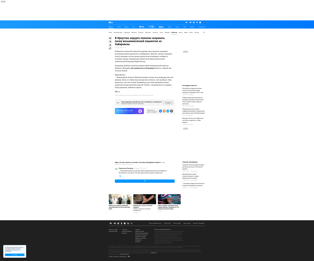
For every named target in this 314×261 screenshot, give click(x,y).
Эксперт (196, 32)
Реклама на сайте (113, 229)
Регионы (140, 32)
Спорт (161, 32)
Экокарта (137, 229)
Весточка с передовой (198, 223)
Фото (133, 26)
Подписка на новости (140, 238)
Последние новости (189, 85)
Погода (169, 26)
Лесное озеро (186, 223)
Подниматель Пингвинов (126, 168)
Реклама (192, 26)
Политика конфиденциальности (162, 229)
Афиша (126, 26)
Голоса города (177, 223)
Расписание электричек (141, 234)
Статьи (119, 26)
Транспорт (148, 32)
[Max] (194, 22)
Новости (111, 26)
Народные (127, 32)
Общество (174, 32)
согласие (15, 250)
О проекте (124, 229)
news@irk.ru (153, 253)
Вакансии (124, 233)
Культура (167, 32)
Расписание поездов (140, 236)
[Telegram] (190, 22)
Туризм (177, 26)
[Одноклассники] (197, 22)
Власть (181, 32)
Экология (155, 32)
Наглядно (137, 241)
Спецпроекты (202, 26)
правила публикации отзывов (124, 164)
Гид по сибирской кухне (155, 223)
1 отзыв (160, 211)
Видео (186, 32)
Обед (184, 26)
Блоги (191, 32)
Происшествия (118, 32)
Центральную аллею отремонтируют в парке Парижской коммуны (190, 176)
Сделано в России (139, 231)
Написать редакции (127, 231)
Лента (110, 32)
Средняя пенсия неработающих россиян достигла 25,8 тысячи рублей (193, 167)
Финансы (134, 32)
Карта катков (167, 223)
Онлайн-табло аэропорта (141, 233)
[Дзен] (200, 22)
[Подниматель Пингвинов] (116, 169)
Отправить (168, 103)
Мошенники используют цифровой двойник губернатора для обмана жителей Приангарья (193, 111)
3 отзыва (135, 212)
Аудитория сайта (113, 231)
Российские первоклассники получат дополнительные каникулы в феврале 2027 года (192, 90)
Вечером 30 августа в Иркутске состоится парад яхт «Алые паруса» (192, 120)
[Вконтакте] (186, 22)
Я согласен (14, 255)
